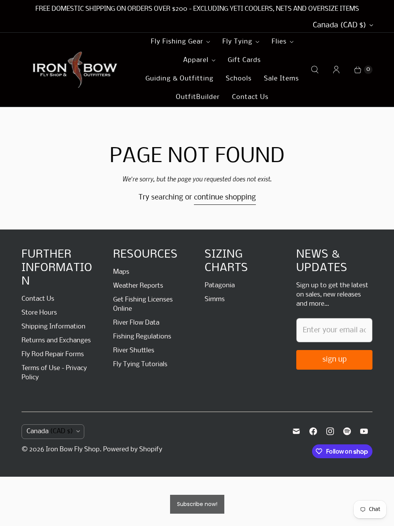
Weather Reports (138, 286)
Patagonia (220, 285)
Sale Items (281, 78)
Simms (215, 299)
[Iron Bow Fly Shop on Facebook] (313, 431)
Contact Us (250, 97)
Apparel (196, 60)
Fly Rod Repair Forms (53, 354)
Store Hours (39, 313)
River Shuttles (133, 350)
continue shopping (225, 197)
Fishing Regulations (142, 336)
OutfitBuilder (198, 97)
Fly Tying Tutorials (140, 364)
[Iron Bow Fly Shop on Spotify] (347, 431)
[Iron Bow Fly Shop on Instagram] (330, 431)
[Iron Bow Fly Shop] (75, 70)
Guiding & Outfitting (179, 78)
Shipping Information (53, 326)
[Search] (315, 69)
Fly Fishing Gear (177, 41)
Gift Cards (244, 60)
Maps (121, 272)
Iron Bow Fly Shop (73, 449)
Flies (279, 41)
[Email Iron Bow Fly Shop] (296, 431)
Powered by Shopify (132, 449)
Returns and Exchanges (56, 340)
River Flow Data (136, 323)
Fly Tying (237, 41)
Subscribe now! (197, 504)
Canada (339, 25)
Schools (239, 78)
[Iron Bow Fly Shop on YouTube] (364, 431)
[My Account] (336, 69)
